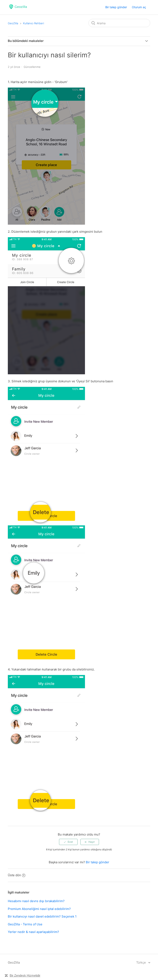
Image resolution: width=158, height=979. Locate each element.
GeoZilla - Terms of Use (25, 924)
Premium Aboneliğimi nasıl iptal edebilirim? (39, 909)
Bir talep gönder (116, 7)
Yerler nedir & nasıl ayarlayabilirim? (33, 932)
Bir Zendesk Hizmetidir (25, 975)
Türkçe (141, 962)
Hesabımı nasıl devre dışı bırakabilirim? (36, 901)
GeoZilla (13, 23)
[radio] (68, 842)
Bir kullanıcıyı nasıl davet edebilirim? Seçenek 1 (42, 916)
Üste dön (14, 875)
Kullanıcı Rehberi (33, 23)
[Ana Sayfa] (18, 9)
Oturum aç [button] (139, 7)
